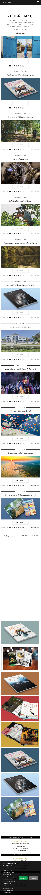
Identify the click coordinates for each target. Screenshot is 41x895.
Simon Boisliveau (20, 159)
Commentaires (35, 66)
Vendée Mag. (20, 16)
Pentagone (20, 33)
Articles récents (29, 535)
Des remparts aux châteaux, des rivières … (20, 243)
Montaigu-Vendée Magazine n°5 (20, 285)
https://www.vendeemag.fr (20, 859)
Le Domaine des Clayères (20, 327)
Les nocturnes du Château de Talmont (20, 369)
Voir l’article (20, 61)
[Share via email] (10, 66)
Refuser (33, 878)
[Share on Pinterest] (17, 66)
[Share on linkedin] (23, 66)
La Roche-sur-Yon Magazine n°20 (20, 75)
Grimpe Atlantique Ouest (20, 411)
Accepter (23, 878)
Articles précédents (8, 535)
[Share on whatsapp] (21, 66)
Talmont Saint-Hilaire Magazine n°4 (20, 495)
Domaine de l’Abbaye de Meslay (20, 117)
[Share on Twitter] (14, 66)
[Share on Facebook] (12, 66)
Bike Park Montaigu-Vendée (20, 201)
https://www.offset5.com (20, 841)
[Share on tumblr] (19, 66)
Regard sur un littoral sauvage (20, 453)
